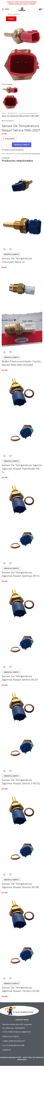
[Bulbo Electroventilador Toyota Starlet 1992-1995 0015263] (22, 289)
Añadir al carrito (21, 145)
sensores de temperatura (28, 113)
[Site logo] (22, 9)
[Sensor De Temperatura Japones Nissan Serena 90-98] (22, 810)
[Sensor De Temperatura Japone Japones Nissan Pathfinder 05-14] (22, 392)
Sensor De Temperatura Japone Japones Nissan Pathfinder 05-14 (22, 469)
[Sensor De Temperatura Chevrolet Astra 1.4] (22, 185)
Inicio (4, 113)
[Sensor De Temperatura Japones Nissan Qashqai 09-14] (22, 499)
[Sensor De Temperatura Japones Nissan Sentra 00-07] (22, 603)
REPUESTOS (12, 113)
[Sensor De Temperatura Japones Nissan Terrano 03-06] (22, 914)
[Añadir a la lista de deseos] (10, 249)
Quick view (4, 249)
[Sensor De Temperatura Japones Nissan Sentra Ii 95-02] (22, 707)
